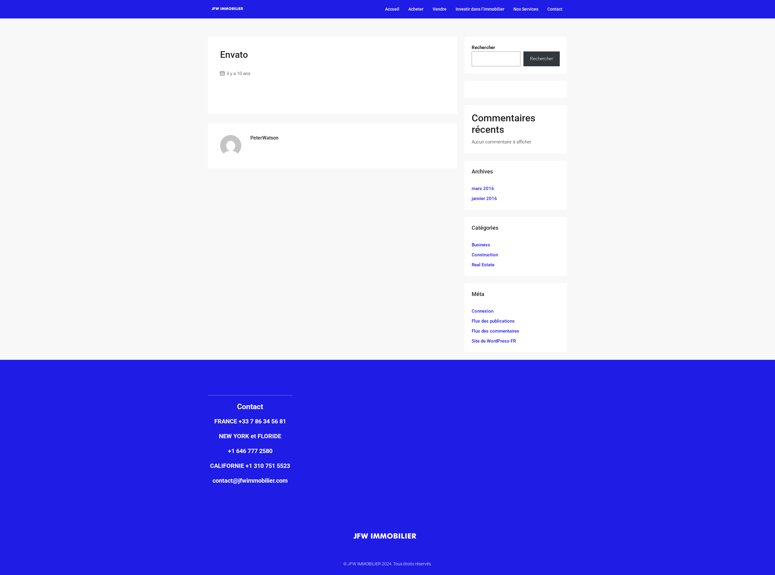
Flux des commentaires (495, 331)
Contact (554, 9)
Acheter (416, 9)
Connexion (482, 311)
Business (481, 245)
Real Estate (483, 265)
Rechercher (483, 47)
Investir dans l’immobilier (480, 9)
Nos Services (525, 9)
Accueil (392, 9)
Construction (485, 255)
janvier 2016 (484, 198)
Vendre (440, 9)
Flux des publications (493, 321)
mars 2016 (483, 188)
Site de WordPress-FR (494, 341)
